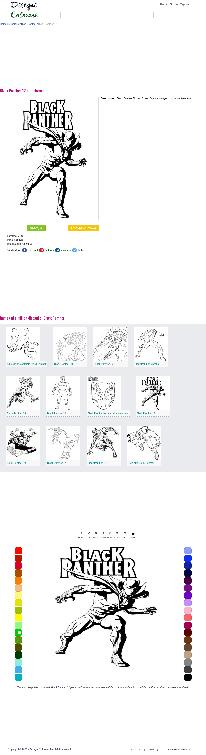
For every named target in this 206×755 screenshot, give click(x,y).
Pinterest (49, 250)
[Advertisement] (103, 58)
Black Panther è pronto (147, 364)
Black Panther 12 (146, 413)
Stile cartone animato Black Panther (26, 364)
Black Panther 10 (16, 463)
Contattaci (134, 749)
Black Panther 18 (63, 364)
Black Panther (28, 24)
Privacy (153, 749)
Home (164, 4)
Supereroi (13, 24)
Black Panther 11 (97, 463)
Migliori (185, 4)
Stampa (36, 228)
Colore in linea (83, 228)
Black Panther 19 (103, 364)
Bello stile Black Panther (141, 463)
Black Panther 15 (16, 413)
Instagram (66, 250)
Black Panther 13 (56, 413)
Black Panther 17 (56, 463)
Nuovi (174, 4)
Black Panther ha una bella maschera (108, 413)
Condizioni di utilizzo (179, 749)
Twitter (81, 250)
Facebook (33, 250)
